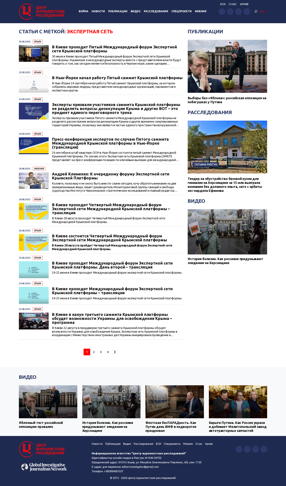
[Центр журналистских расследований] (43, 11)
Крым (37, 41)
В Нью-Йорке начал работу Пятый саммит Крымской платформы (117, 78)
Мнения (200, 11)
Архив (244, 4)
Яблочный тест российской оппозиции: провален (41, 425)
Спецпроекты (172, 443)
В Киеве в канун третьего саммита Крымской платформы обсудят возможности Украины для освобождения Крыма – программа (112, 318)
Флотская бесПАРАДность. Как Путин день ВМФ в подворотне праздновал (170, 426)
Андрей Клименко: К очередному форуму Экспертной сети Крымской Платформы (110, 176)
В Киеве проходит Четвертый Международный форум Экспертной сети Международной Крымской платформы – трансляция (111, 209)
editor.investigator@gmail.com (140, 466)
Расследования (156, 11)
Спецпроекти (181, 11)
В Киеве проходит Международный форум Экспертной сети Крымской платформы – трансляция (112, 291)
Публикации (117, 11)
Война (83, 11)
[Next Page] (114, 352)
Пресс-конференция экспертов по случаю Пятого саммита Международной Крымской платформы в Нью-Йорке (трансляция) (110, 143)
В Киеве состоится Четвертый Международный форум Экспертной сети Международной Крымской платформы (109, 238)
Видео (136, 11)
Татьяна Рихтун (205, 164)
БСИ (222, 4)
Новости (98, 11)
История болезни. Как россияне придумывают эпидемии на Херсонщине (225, 261)
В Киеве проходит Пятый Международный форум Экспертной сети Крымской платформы (114, 49)
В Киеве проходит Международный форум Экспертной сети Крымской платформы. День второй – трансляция (112, 265)
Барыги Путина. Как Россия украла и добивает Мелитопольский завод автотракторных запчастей (238, 426)
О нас (233, 4)
